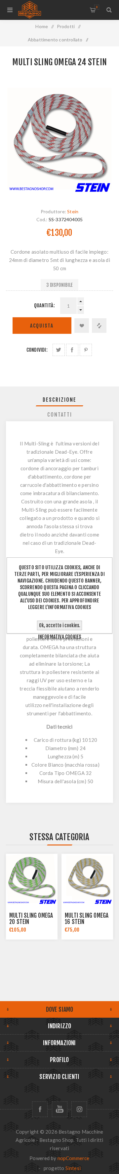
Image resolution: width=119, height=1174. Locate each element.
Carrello (97, 7)
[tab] (59, 399)
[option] (32, 897)
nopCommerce (74, 1158)
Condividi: (37, 350)
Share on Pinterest (86, 350)
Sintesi (73, 1168)
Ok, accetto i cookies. (59, 625)
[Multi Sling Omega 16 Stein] (87, 879)
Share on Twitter (59, 350)
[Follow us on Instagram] (79, 1109)
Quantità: (44, 305)
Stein (72, 211)
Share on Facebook (72, 350)
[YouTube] (59, 1109)
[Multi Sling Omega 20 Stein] (32, 879)
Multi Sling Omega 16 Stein (86, 918)
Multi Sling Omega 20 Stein (31, 918)
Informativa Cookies (59, 637)
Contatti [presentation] (59, 414)
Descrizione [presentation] (59, 399)
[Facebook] (40, 1109)
